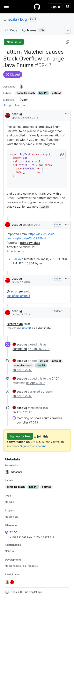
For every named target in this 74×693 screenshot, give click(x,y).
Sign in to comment (33, 446)
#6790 (26, 328)
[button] (62, 154)
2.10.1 (55, 378)
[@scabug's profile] (7, 115)
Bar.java (18, 259)
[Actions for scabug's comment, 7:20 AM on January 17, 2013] (67, 278)
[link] (20, 344)
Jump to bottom (14, 105)
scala (12, 19)
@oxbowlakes (30, 242)
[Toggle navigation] (6, 6)
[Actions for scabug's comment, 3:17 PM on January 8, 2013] (67, 224)
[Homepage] (37, 6)
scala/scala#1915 (18, 295)
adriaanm (47, 391)
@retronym (15, 291)
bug (23, 19)
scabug (17, 114)
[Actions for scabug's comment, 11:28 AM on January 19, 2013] (67, 311)
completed (20, 348)
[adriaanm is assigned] (21, 86)
